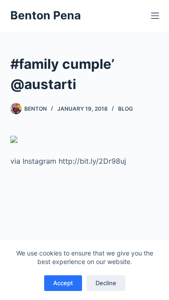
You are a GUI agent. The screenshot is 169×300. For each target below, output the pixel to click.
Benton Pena (45, 15)
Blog (125, 108)
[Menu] (155, 16)
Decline (106, 283)
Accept (63, 283)
